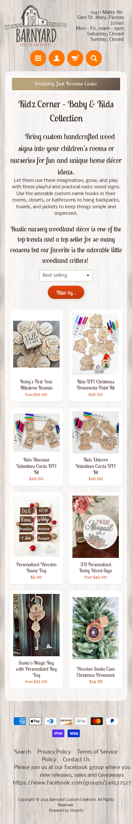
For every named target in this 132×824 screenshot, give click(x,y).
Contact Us (76, 760)
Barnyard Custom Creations (73, 800)
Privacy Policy (54, 752)
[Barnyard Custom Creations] (35, 26)
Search (22, 752)
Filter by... (66, 292)
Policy (49, 760)
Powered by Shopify (66, 811)
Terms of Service (97, 752)
